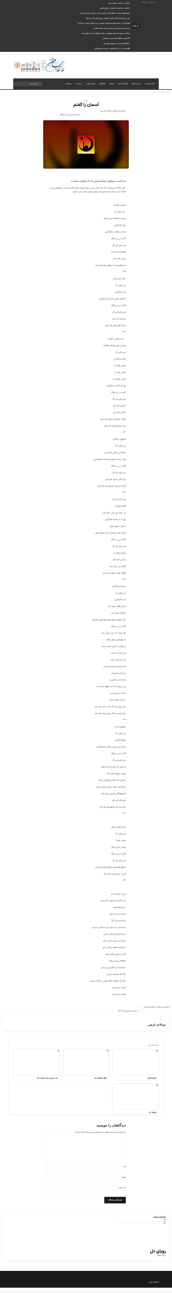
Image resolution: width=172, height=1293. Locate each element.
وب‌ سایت (122, 1187)
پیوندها (69, 83)
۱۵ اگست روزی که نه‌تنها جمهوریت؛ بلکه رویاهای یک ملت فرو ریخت (105, 33)
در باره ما (79, 83)
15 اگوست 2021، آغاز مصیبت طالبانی (116, 38)
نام (125, 1166)
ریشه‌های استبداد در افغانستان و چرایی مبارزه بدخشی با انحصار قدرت (105, 13)
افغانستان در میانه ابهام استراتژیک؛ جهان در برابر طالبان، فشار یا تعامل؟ (104, 23)
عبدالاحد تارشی (75, 115)
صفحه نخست (150, 83)
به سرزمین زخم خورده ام (47, 1078)
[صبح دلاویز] (135, 1062)
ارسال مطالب (90, 83)
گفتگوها (102, 83)
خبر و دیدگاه (136, 83)
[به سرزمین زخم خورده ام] (36, 1062)
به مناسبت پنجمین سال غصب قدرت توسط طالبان (112, 28)
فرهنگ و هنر (123, 83)
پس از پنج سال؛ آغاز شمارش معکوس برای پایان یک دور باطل (108, 18)
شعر (153, 92)
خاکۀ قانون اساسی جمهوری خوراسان (117, 43)
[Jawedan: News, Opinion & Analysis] (39, 64)
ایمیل (124, 1177)
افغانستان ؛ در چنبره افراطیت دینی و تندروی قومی (112, 48)
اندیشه (111, 83)
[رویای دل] (135, 1096)
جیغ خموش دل (100, 1078)
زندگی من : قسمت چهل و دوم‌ (119, 3)
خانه (168, 92)
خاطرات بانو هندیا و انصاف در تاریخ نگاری (115, 8)
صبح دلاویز (152, 1078)
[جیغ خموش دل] (86, 1062)
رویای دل (153, 1112)
